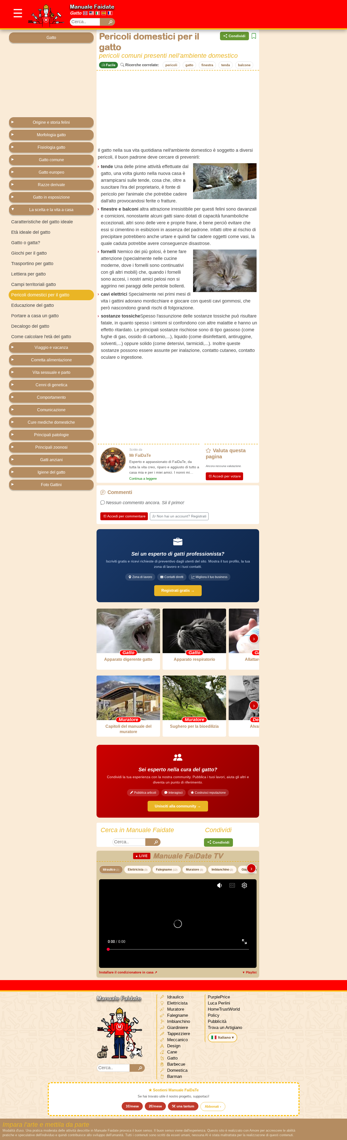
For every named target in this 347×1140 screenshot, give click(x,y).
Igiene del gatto (51, 472)
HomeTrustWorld (224, 1009)
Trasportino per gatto (32, 263)
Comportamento (51, 397)
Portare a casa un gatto (35, 315)
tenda (225, 65)
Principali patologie (51, 435)
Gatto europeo (51, 172)
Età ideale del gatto (30, 232)
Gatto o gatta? (25, 242)
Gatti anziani (51, 460)
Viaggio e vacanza (51, 347)
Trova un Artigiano (225, 1027)
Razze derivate (51, 185)
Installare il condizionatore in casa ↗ (128, 972)
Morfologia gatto (51, 135)
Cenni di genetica (51, 385)
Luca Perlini (219, 1003)
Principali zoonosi (51, 447)
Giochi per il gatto (29, 253)
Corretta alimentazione (51, 360)
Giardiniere (177, 1027)
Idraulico (111, 869)
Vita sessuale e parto (51, 372)
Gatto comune (51, 160)
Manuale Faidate (92, 6)
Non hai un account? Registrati (181, 516)
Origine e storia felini (51, 122)
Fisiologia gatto (51, 147)
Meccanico (177, 1039)
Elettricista (137, 869)
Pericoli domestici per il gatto (40, 294)
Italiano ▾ (226, 1037)
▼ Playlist (249, 972)
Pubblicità (217, 1021)
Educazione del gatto (32, 305)
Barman (174, 1076)
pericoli (171, 65)
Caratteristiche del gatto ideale (42, 221)
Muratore (194, 869)
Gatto (75, 13)
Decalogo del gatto (30, 326)
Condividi (237, 36)
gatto (189, 65)
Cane (171, 1052)
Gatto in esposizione (51, 197)
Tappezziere (178, 1033)
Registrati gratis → (178, 590)
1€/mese (132, 1106)
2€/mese (155, 1106)
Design (173, 1045)
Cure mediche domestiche (51, 422)
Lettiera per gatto (28, 274)
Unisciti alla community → (178, 806)
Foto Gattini (51, 485)
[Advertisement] (245, 14)
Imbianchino (222, 869)
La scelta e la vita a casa (51, 210)
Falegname (166, 869)
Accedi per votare (227, 476)
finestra (207, 65)
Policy (213, 1015)
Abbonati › (213, 1106)
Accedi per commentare (126, 516)
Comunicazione (51, 410)
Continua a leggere (143, 478)
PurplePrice (219, 997)
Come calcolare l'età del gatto (41, 336)
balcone (244, 65)
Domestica (176, 1070)
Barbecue (175, 1064)
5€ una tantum (183, 1106)
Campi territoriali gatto (33, 284)
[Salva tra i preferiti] (254, 36)
